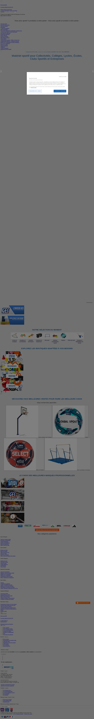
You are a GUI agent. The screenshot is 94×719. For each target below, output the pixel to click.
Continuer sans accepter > (63, 76)
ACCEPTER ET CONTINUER (60, 91)
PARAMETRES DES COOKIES (35, 91)
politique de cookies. (34, 87)
